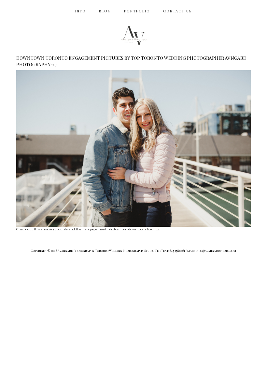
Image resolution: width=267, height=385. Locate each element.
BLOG (105, 10)
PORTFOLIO (137, 10)
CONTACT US (177, 10)
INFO (80, 10)
